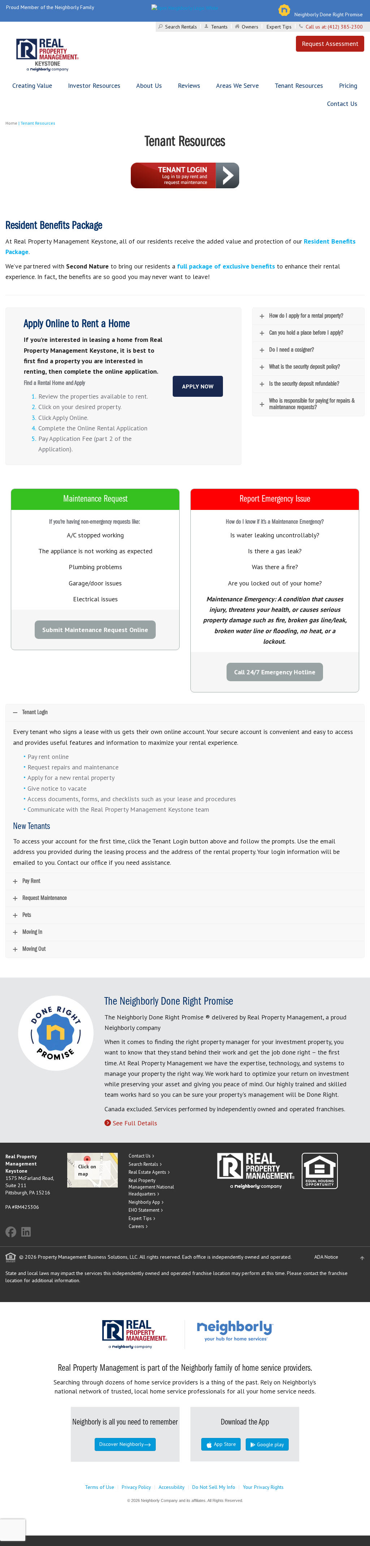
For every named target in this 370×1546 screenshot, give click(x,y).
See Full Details (135, 1123)
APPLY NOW (198, 386)
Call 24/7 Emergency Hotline (274, 672)
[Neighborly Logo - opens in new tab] (257, 1330)
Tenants (219, 26)
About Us (149, 85)
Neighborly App (144, 1202)
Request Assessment (330, 43)
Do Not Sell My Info (213, 1487)
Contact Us (342, 103)
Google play (269, 1444)
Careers (136, 1226)
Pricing (348, 85)
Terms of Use (99, 1487)
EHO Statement (144, 1210)
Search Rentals (181, 26)
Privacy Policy (136, 1487)
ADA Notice (326, 1257)
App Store (224, 1444)
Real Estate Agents (147, 1172)
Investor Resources (94, 85)
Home (11, 123)
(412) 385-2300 (345, 26)
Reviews (189, 85)
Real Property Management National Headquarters (151, 1187)
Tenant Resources (299, 85)
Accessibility (172, 1487)
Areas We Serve (237, 85)
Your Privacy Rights (263, 1487)
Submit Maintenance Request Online (95, 630)
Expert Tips (279, 26)
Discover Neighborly (121, 1444)
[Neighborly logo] (184, 7)
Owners (250, 26)
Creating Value (32, 85)
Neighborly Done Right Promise (328, 14)
